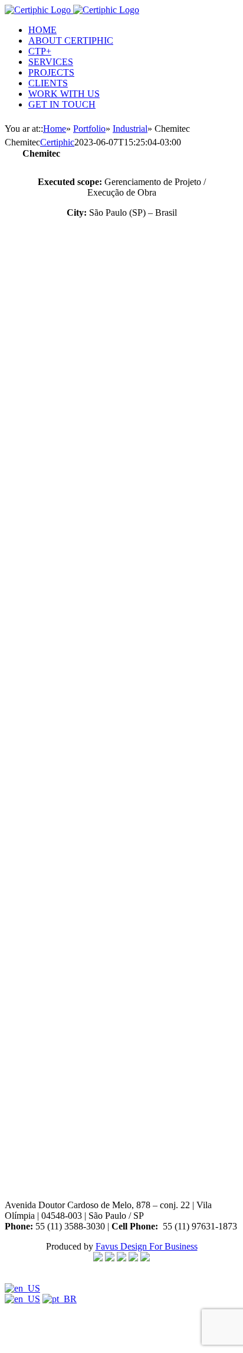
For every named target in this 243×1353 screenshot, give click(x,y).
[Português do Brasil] (59, 1299)
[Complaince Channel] (98, 1258)
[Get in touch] (109, 1258)
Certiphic (57, 142)
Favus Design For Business (147, 1246)
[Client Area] (121, 1258)
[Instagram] (133, 1258)
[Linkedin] (145, 1258)
